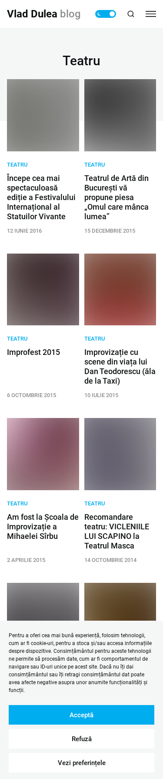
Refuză (82, 739)
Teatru (17, 164)
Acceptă (81, 715)
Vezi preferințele (82, 763)
